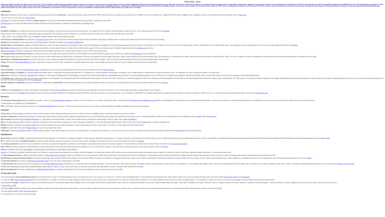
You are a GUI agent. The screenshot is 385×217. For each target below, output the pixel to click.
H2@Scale (30, 75)
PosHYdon (21, 80)
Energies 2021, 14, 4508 (9, 185)
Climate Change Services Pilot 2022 (55, 155)
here (34, 194)
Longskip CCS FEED (73, 42)
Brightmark (29, 149)
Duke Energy (212, 116)
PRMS (185, 15)
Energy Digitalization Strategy (54, 164)
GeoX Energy (5, 20)
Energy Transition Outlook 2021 (24, 180)
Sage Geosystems (6, 23)
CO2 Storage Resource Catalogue (62, 100)
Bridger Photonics (32, 128)
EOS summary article (230, 177)
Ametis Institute (30, 18)
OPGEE (95, 113)
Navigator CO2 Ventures (8, 51)
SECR (141, 166)
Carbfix (144, 122)
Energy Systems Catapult (346, 164)
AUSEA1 (181, 130)
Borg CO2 (15, 48)
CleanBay (141, 141)
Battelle (22, 93)
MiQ (328, 138)
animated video (37, 80)
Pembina (295, 45)
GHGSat (22, 130)
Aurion (21, 113)
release (166, 82)
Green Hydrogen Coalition (31, 70)
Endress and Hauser (108, 70)
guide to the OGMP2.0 (130, 119)
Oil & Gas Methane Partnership (29, 119)
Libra (10, 122)
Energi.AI (3, 152)
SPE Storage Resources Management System (142, 100)
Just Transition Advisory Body (178, 144)
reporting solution (30, 125)
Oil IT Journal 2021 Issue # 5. (28, 191)
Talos (167, 59)
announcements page (261, 93)
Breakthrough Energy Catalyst (45, 169)
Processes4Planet (61, 90)
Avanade (199, 116)
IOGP (220, 188)
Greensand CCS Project (43, 39)
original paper (245, 177)
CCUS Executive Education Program (38, 161)
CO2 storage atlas (136, 53)
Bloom (322, 138)
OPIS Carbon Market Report (47, 106)
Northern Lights (141, 48)
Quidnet (309, 158)
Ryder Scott (242, 15)
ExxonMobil (165, 31)
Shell (314, 56)
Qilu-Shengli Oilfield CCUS (23, 62)
